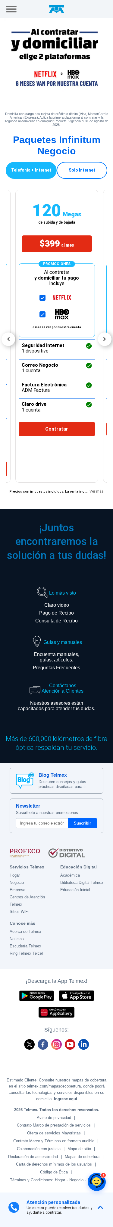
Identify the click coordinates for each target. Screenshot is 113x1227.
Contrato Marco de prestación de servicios (54, 1125)
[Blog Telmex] (25, 781)
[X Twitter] (29, 1044)
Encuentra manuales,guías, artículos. (56, 657)
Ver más (96, 491)
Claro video (56, 605)
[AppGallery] (56, 1012)
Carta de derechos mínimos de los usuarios (54, 1164)
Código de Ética (54, 1172)
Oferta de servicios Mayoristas (54, 1133)
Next (104, 339)
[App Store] (76, 995)
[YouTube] (70, 1044)
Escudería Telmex (25, 946)
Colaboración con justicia (39, 1149)
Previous (8, 339)
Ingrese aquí (65, 1099)
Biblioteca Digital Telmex (81, 882)
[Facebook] (43, 1044)
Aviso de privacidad (54, 1117)
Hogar (15, 875)
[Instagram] (56, 1044)
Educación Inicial (75, 889)
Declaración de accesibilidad (33, 1156)
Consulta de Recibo (56, 620)
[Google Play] (36, 995)
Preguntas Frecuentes (56, 667)
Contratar (56, 429)
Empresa (17, 889)
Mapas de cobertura (82, 1156)
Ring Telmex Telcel (26, 953)
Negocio (17, 882)
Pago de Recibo (56, 612)
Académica (70, 875)
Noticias (17, 939)
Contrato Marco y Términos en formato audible (53, 1141)
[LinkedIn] (83, 1044)
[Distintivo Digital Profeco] (56, 853)
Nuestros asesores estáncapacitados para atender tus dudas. (56, 705)
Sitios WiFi (19, 911)
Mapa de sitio (79, 1149)
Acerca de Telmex (25, 931)
